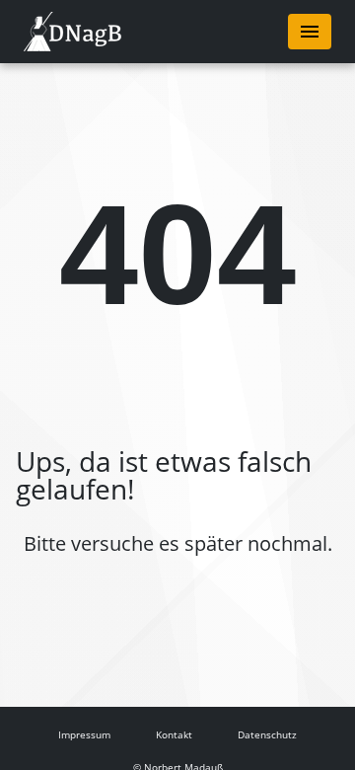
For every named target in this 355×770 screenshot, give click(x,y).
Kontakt (174, 734)
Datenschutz (267, 734)
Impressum (84, 734)
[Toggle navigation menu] (309, 31)
